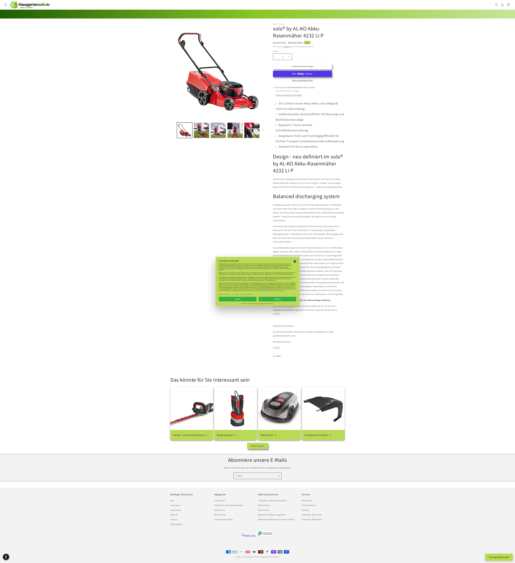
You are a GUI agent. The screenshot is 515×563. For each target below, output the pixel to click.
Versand (287, 47)
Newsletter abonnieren (312, 515)
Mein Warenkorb (309, 505)
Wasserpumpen (225, 435)
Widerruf (174, 515)
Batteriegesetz (176, 524)
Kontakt (305, 510)
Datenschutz (175, 510)
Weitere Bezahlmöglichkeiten (302, 80)
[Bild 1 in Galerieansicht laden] (184, 130)
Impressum (175, 505)
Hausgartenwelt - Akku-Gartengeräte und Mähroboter (260, 557)
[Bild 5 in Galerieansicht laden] (252, 130)
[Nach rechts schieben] (263, 130)
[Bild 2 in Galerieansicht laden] (201, 130)
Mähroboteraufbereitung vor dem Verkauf (276, 519)
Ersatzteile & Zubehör (316, 435)
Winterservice (220, 515)
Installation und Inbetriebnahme (228, 505)
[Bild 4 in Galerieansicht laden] (235, 130)
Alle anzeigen (257, 446)
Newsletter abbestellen (312, 519)
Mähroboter (267, 435)
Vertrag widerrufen (499, 557)
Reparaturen (219, 510)
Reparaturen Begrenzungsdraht (272, 515)
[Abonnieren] (278, 476)
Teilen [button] (278, 356)
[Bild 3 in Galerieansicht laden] (218, 130)
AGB (172, 500)
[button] (6, 5)
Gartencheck (219, 500)
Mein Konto (307, 500)
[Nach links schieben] (173, 130)
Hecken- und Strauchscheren (189, 435)
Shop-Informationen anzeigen (289, 95)
